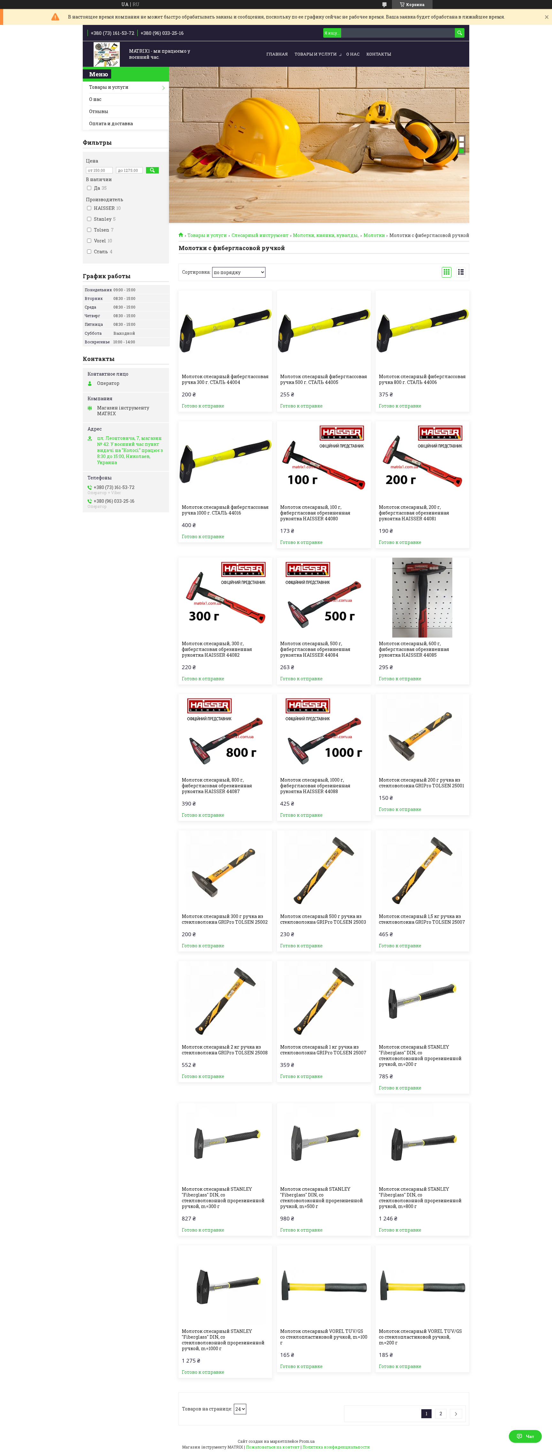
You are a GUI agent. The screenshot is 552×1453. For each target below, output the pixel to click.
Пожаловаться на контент (273, 1446)
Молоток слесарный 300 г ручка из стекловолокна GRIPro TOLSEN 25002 (225, 919)
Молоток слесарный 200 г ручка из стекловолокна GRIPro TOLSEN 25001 (421, 783)
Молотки (374, 235)
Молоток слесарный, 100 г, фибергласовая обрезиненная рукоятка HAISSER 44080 (315, 513)
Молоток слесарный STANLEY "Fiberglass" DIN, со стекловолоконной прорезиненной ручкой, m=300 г (223, 1197)
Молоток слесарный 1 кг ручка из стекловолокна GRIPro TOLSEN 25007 (323, 1050)
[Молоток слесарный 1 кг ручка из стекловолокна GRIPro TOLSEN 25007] (324, 1001)
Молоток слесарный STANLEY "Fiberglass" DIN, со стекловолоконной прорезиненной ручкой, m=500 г (321, 1197)
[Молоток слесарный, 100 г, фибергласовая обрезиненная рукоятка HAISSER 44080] (324, 461)
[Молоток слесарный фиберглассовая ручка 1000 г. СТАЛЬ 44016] (225, 461)
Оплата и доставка (111, 123)
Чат (530, 1436)
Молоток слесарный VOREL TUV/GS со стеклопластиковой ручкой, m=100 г (323, 1337)
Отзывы (98, 111)
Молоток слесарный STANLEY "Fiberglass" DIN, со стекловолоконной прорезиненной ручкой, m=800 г (420, 1197)
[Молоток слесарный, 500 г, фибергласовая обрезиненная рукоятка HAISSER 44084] (324, 598)
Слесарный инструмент (260, 235)
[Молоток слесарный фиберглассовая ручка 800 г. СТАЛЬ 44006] (422, 331)
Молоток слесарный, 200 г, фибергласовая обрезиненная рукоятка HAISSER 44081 (414, 513)
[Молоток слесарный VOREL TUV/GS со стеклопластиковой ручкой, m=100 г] (324, 1285)
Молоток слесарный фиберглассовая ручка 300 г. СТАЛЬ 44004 (225, 379)
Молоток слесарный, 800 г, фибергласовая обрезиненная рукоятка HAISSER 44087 (217, 785)
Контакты (378, 54)
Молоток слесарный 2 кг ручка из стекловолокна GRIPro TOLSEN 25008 (225, 1050)
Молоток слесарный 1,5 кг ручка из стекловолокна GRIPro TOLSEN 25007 (422, 919)
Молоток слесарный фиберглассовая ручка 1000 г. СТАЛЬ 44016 (225, 510)
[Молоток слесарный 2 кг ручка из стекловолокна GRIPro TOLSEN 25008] (225, 1001)
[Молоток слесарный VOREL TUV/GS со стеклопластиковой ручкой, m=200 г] (422, 1285)
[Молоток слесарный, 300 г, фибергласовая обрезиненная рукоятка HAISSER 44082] (225, 598)
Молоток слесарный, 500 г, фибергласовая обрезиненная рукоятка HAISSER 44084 (315, 649)
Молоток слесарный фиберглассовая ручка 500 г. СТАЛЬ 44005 (323, 379)
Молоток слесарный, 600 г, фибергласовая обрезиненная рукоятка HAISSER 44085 (414, 649)
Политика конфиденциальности (336, 1446)
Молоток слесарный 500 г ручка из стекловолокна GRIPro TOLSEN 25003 (323, 919)
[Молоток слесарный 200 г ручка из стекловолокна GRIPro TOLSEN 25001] (422, 734)
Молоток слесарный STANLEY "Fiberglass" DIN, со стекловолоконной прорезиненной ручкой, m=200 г (420, 1055)
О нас (353, 54)
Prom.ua (307, 1441)
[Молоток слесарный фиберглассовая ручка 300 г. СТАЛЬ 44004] (225, 331)
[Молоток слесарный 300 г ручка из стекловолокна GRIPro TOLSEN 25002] (225, 870)
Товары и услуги (316, 54)
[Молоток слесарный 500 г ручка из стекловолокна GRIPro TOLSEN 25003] (324, 870)
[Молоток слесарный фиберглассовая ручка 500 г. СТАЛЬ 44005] (324, 331)
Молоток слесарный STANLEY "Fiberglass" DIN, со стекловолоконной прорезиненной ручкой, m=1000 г (223, 1339)
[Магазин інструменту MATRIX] (107, 54)
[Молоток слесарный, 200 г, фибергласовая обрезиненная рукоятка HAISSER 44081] (422, 461)
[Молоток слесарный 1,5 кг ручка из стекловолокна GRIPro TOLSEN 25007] (422, 870)
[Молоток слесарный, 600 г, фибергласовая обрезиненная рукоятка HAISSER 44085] (422, 598)
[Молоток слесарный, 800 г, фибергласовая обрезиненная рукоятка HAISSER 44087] (225, 734)
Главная (277, 54)
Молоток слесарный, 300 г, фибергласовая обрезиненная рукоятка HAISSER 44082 (217, 649)
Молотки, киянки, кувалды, (326, 235)
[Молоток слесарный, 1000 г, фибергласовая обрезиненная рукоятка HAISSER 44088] (324, 734)
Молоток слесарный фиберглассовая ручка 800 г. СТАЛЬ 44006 (422, 379)
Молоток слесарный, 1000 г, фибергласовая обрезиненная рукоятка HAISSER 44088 (315, 785)
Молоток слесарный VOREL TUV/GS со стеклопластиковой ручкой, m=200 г (420, 1337)
